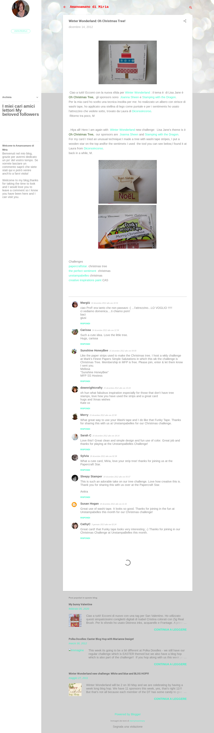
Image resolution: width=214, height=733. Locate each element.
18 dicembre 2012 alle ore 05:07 (116, 477)
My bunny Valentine (80, 604)
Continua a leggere (170, 629)
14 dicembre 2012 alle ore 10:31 (104, 303)
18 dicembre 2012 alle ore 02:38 (103, 456)
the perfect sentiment (82, 270)
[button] (185, 21)
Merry (84, 414)
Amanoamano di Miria (89, 7)
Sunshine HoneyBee (94, 350)
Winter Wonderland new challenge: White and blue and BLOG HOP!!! (109, 673)
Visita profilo (20, 31)
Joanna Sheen (129, 97)
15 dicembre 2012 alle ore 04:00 (122, 351)
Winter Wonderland (137, 92)
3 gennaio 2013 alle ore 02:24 (104, 524)
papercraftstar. (78, 266)
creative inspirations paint (85, 280)
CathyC (85, 524)
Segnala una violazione (128, 726)
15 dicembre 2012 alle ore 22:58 (103, 415)
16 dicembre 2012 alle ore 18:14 (105, 436)
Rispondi (85, 323)
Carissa (85, 330)
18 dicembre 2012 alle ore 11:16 (113, 504)
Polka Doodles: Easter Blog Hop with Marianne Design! (101, 638)
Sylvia (84, 455)
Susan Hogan (89, 503)
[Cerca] (190, 7)
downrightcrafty (91, 387)
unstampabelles (79, 275)
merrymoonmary (137, 721)
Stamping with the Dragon (159, 97)
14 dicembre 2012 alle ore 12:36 (105, 330)
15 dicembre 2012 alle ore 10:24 (117, 388)
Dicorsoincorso (141, 111)
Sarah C (85, 435)
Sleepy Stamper (91, 476)
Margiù (85, 302)
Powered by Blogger (128, 714)
